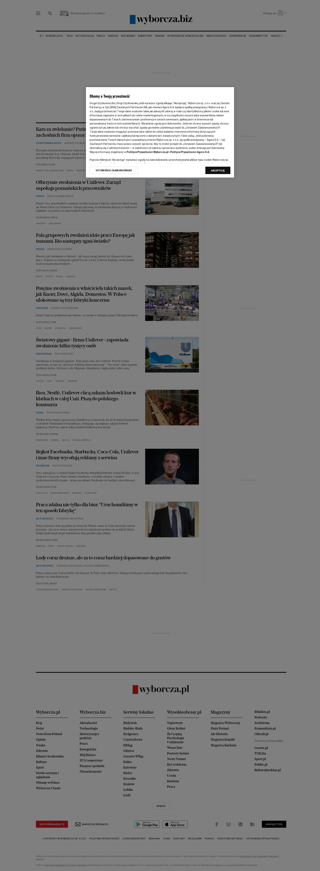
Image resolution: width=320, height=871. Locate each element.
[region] (160, 132)
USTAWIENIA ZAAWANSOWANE (114, 170)
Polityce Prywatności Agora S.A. (190, 152)
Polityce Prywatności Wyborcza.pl (148, 152)
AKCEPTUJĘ (218, 170)
